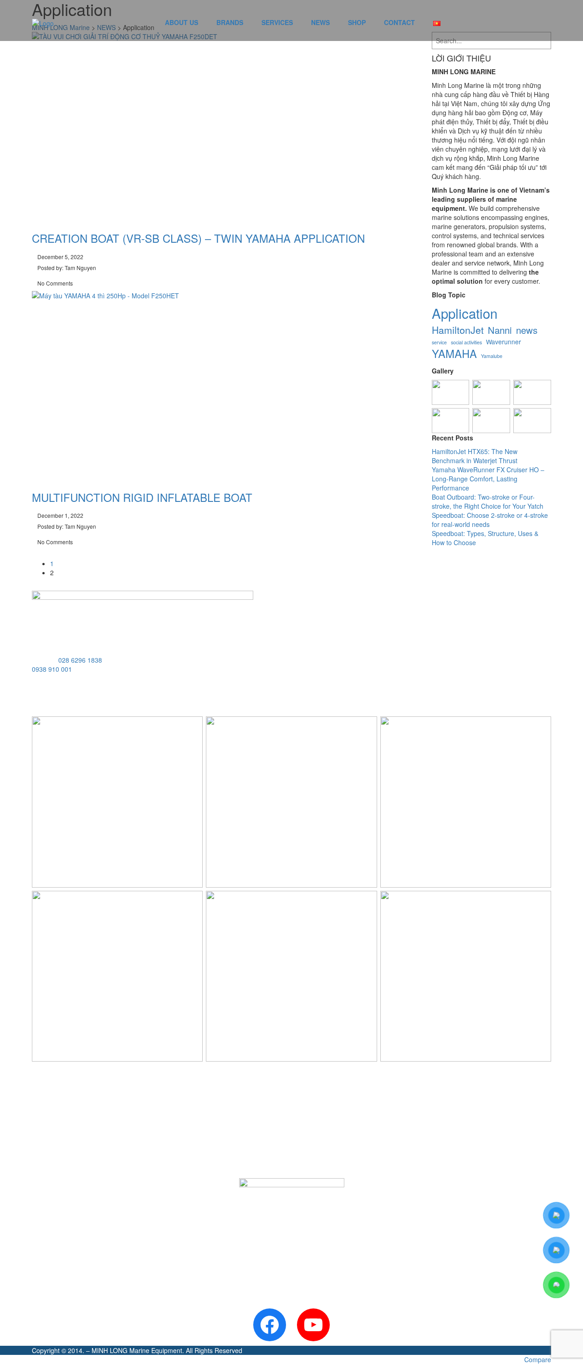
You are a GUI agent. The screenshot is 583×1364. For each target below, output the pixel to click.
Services (277, 22)
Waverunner (503, 341)
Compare (537, 1359)
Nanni (500, 330)
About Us (181, 22)
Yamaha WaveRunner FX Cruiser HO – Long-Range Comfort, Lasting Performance (488, 478)
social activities (466, 342)
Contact (399, 22)
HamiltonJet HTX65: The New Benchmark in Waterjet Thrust (474, 456)
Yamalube (491, 355)
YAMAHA (454, 353)
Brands (229, 22)
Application (464, 313)
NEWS (320, 22)
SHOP (357, 22)
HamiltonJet (458, 330)
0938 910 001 (52, 669)
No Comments (54, 283)
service (439, 342)
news (526, 330)
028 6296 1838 (80, 659)
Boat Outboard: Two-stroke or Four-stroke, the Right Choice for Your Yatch (487, 501)
